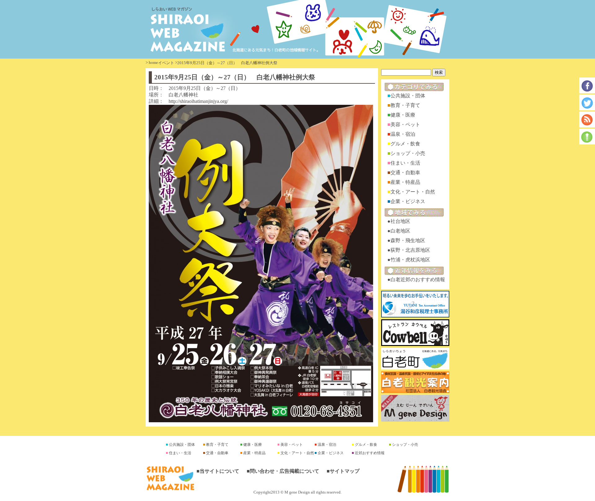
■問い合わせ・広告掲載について (283, 471)
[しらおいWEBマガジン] (297, 29)
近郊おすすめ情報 (369, 453)
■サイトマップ (343, 471)
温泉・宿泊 (402, 134)
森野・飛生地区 (407, 240)
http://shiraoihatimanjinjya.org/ (198, 101)
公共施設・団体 (407, 95)
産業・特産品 (405, 182)
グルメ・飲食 (405, 143)
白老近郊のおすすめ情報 (417, 279)
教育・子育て (405, 105)
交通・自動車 (405, 172)
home (153, 62)
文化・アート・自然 (412, 191)
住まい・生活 (405, 163)
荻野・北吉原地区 (410, 250)
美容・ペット (405, 124)
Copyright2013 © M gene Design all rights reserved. (297, 492)
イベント (166, 62)
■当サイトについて (217, 471)
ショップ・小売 (407, 153)
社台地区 (400, 221)
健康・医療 (402, 114)
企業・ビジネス (407, 201)
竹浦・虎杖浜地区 (410, 259)
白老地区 (400, 230)
